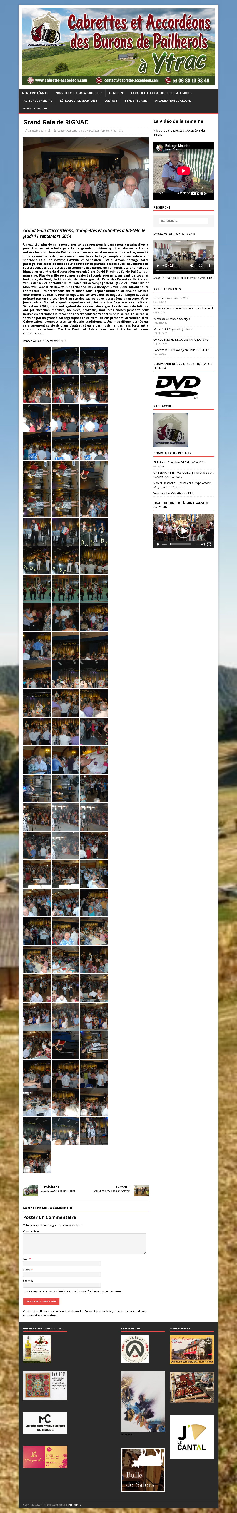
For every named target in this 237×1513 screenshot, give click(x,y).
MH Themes (74, 1504)
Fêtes (96, 130)
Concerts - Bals (75, 130)
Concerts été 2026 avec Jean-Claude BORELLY (181, 350)
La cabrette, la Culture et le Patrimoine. (161, 93)
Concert (61, 130)
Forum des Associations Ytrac (171, 298)
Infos (113, 130)
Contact (110, 100)
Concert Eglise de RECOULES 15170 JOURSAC (180, 339)
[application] (183, 531)
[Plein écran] (209, 544)
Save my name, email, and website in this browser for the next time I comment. (74, 1291)
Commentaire (31, 1231)
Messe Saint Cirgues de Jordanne (173, 329)
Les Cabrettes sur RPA (179, 493)
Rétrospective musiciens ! (78, 100)
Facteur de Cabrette (37, 100)
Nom (26, 1259)
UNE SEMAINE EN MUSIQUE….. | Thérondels (180, 472)
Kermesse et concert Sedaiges (171, 319)
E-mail (27, 1270)
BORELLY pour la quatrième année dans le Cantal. (183, 308)
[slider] (180, 544)
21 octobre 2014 (37, 130)
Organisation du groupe (173, 100)
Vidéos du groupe (34, 108)
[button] (183, 531)
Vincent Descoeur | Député (169, 483)
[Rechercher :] (183, 221)
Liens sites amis (136, 100)
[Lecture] (158, 544)
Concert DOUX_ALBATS (167, 477)
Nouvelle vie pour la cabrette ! (79, 93)
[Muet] (203, 544)
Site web (28, 1280)
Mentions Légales (35, 93)
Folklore (105, 130)
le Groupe (116, 93)
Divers (88, 130)
